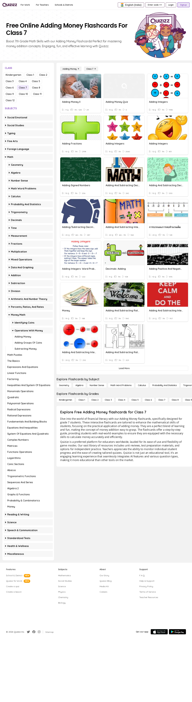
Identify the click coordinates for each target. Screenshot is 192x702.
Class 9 (10, 93)
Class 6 (10, 87)
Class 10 (23, 93)
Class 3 (10, 81)
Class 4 (23, 81)
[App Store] (159, 631)
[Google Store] (177, 631)
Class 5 (36, 81)
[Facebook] (33, 631)
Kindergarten (13, 74)
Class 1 (30, 74)
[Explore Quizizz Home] (9, 5)
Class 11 (37, 93)
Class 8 (36, 87)
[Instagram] (39, 631)
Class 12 (10, 100)
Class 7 (23, 87)
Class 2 (43, 74)
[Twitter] (28, 631)
